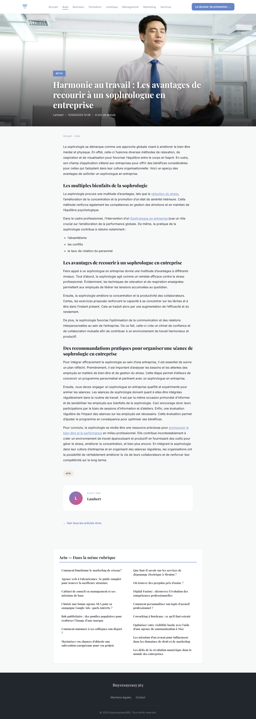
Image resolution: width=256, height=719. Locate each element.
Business (78, 6)
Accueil (53, 6)
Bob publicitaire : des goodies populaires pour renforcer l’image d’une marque (91, 618)
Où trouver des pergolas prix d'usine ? (158, 583)
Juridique (112, 6)
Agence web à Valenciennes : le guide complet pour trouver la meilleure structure (91, 581)
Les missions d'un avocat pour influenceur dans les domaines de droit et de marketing (161, 639)
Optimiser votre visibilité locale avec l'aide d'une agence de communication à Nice (161, 627)
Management (130, 6)
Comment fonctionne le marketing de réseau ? (91, 570)
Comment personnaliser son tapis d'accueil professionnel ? (161, 606)
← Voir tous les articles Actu (82, 523)
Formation (95, 6)
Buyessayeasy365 (128, 684)
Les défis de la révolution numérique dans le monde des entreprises (162, 652)
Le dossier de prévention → (213, 6)
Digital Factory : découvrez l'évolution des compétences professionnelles (160, 593)
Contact (140, 697)
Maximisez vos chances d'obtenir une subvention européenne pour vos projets (87, 643)
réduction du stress (164, 194)
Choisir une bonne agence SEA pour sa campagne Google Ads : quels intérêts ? (86, 606)
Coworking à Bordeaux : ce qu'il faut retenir (162, 616)
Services (165, 6)
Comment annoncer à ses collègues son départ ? (91, 631)
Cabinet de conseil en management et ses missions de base (88, 593)
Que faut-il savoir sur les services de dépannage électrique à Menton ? (157, 572)
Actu (65, 6)
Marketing (149, 6)
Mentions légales (121, 697)
